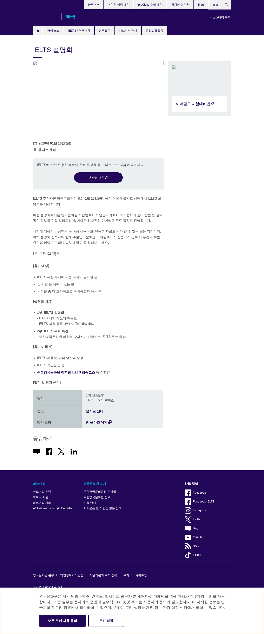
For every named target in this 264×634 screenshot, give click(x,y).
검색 (228, 6)
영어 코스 (53, 30)
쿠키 (126, 575)
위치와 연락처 (180, 4)
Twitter (197, 519)
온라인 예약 (97, 177)
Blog (201, 4)
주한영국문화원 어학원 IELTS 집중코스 (66, 372)
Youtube (198, 537)
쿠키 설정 (106, 620)
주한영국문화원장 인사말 (100, 491)
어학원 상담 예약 (119, 4)
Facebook (199, 492)
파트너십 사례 (42, 502)
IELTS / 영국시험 (79, 30)
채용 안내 (90, 502)
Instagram (199, 510)
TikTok (197, 554)
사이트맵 (141, 575)
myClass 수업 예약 (150, 4)
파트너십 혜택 (42, 491)
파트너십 (39, 483)
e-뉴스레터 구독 (220, 17)
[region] (132, 611)
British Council (45, 16)
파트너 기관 (40, 497)
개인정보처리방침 (71, 575)
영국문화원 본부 (43, 575)
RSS (196, 545)
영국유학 (104, 30)
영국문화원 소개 (95, 483)
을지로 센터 (94, 411)
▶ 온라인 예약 (96, 422)
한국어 (92, 4)
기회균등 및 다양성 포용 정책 (102, 508)
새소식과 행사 (128, 30)
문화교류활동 (154, 30)
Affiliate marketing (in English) (52, 508)
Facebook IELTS (203, 501)
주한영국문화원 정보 (97, 497)
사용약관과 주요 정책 (103, 575)
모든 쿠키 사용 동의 (62, 620)
